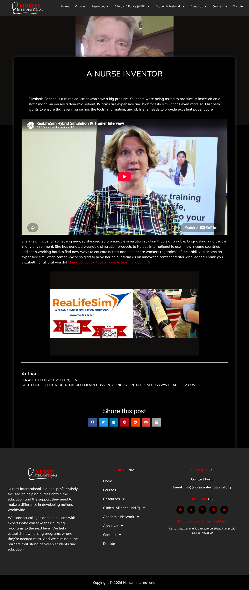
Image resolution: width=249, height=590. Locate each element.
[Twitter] (191, 510)
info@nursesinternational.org (207, 487)
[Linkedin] (213, 510)
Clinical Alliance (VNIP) (130, 6)
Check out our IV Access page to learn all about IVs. (109, 262)
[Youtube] (224, 510)
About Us (196, 6)
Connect (217, 6)
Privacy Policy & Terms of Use (202, 521)
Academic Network (168, 6)
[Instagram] (202, 510)
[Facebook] (180, 510)
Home (65, 6)
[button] (100, 6)
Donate (238, 6)
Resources (98, 6)
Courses (80, 6)
